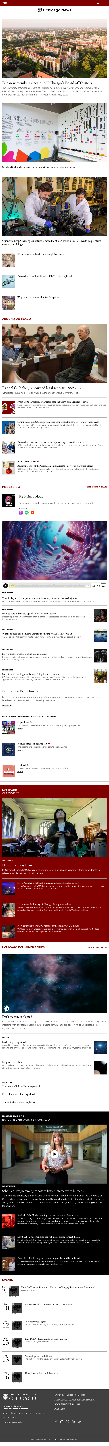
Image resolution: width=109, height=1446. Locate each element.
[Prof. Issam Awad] (8, 1264)
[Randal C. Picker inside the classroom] (54, 353)
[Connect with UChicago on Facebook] (56, 1421)
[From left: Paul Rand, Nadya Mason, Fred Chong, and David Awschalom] (100, 676)
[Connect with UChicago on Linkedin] (73, 1421)
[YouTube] (33, 513)
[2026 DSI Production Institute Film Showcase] (17, 1343)
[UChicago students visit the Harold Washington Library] (8, 910)
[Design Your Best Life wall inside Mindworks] (54, 132)
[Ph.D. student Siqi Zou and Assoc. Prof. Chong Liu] (8, 447)
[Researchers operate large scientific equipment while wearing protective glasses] (8, 1221)
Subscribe (7, 706)
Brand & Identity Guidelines (67, 1404)
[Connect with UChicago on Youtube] (79, 1421)
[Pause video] (7, 1008)
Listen (20, 729)
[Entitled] (8, 771)
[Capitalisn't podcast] (8, 728)
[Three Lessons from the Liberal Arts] (17, 1377)
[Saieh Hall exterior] (8, 427)
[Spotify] (27, 513)
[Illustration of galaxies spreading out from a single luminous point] (100, 1047)
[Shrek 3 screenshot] (8, 303)
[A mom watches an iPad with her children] (100, 615)
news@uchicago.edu (12, 1422)
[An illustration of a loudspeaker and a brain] (8, 407)
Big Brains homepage (97, 487)
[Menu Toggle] (104, 4)
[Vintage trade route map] (8, 260)
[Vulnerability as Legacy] (17, 1326)
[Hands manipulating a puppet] (100, 655)
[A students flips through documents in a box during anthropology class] (8, 931)
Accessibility (60, 1408)
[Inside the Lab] (8, 1242)
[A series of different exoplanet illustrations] (100, 1067)
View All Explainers (97, 947)
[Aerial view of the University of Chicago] (54, 48)
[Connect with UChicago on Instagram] (61, 1421)
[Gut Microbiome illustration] (54, 550)
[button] (54, 1154)
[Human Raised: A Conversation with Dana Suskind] (17, 1308)
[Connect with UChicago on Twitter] (67, 1421)
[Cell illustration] (8, 281)
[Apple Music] (21, 513)
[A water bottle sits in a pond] (100, 635)
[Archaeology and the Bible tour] (17, 1360)
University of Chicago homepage (69, 1395)
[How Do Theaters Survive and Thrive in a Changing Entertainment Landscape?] (14, 1291)
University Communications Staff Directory (74, 1399)
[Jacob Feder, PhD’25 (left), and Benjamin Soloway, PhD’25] (54, 206)
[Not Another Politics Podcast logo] (8, 749)
